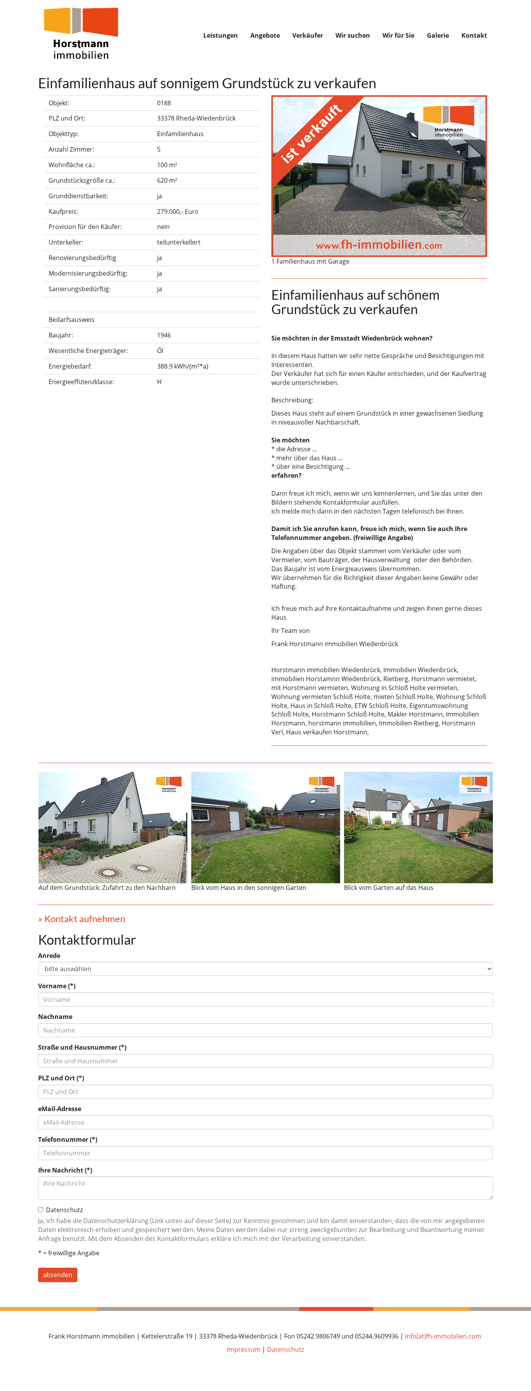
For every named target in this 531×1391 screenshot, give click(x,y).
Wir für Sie (398, 35)
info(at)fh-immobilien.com (443, 1336)
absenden (57, 1274)
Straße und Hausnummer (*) (82, 1047)
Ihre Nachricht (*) (65, 1170)
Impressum (243, 1349)
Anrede (49, 955)
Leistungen (220, 35)
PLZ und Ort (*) (61, 1078)
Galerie (438, 35)
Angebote (265, 35)
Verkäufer (307, 35)
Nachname (55, 1016)
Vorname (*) (56, 986)
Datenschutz (285, 1349)
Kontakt (474, 35)
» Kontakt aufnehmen (81, 918)
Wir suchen (352, 35)
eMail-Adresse (59, 1108)
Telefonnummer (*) (67, 1139)
